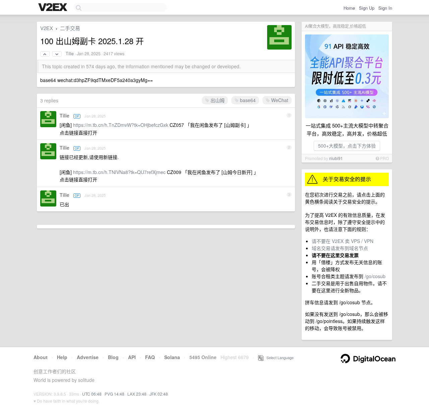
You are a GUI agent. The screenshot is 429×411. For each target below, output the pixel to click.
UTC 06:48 (92, 394)
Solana (172, 357)
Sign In (385, 8)
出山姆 (217, 100)
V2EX (46, 27)
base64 (247, 100)
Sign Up (366, 8)
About (41, 357)
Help (62, 357)
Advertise (88, 357)
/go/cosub (375, 276)
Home (349, 8)
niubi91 (336, 158)
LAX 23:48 (136, 394)
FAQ (150, 357)
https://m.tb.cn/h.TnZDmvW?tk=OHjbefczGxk (120, 124)
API (132, 357)
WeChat (279, 100)
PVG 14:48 (114, 394)
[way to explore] (53, 7)
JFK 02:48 (158, 394)
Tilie (70, 54)
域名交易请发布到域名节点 (340, 248)
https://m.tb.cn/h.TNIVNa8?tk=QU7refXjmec (119, 172)
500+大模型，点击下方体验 (347, 145)
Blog (113, 357)
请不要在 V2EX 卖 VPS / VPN (342, 241)
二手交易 (70, 27)
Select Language (278, 357)
